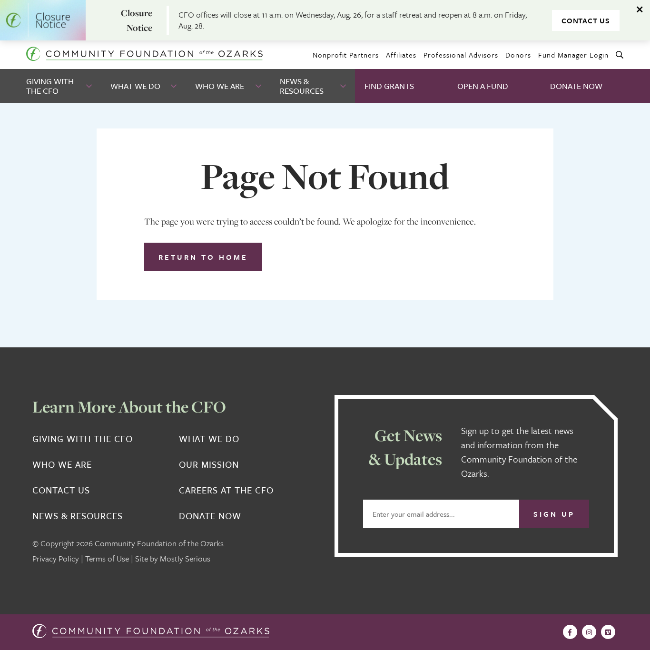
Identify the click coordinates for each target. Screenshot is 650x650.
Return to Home (203, 257)
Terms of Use (107, 558)
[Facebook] (570, 632)
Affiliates (401, 54)
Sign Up (554, 514)
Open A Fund (482, 86)
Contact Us (585, 20)
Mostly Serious (185, 558)
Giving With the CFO (50, 86)
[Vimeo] (608, 632)
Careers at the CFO (226, 490)
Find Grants (389, 86)
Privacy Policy (55, 558)
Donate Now (576, 86)
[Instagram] (589, 632)
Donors (518, 54)
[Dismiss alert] (640, 9)
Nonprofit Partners (346, 54)
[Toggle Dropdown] (90, 86)
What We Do (135, 86)
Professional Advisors (460, 54)
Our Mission (209, 464)
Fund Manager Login (573, 54)
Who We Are (219, 86)
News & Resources (302, 86)
